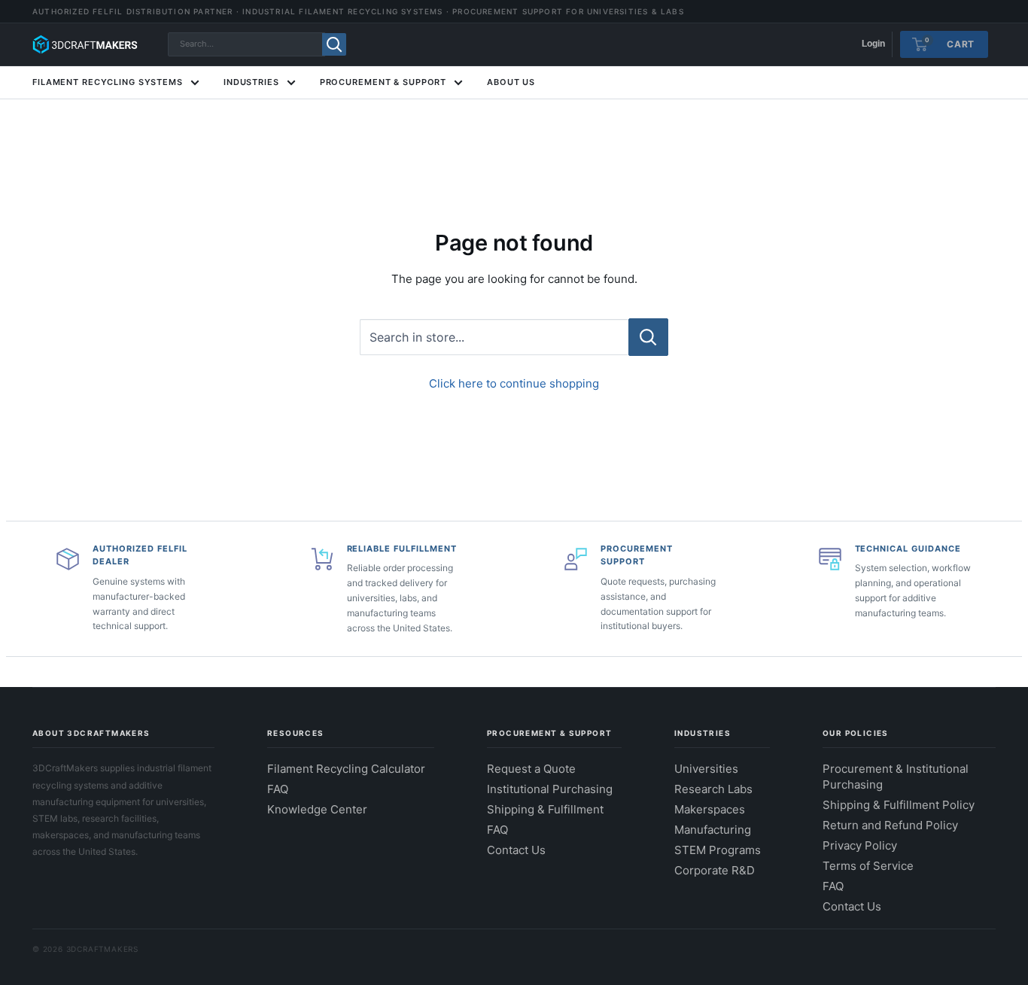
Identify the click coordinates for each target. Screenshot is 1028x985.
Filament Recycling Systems (107, 82)
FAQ (277, 789)
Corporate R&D (714, 870)
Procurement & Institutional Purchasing (896, 777)
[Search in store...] (648, 337)
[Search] (334, 44)
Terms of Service (868, 866)
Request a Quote (531, 769)
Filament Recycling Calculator (346, 769)
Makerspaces (709, 809)
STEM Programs (717, 850)
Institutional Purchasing (550, 789)
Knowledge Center (317, 809)
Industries (251, 82)
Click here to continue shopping (514, 383)
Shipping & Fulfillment (545, 809)
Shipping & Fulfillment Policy (899, 805)
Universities (706, 769)
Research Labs (713, 789)
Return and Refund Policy (890, 825)
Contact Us (516, 850)
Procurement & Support (383, 82)
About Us (511, 82)
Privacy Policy (860, 845)
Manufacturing (712, 829)
